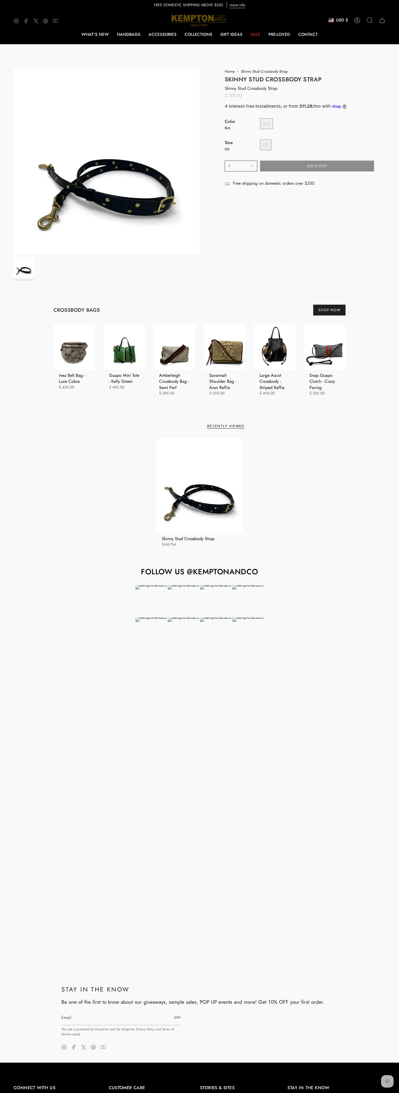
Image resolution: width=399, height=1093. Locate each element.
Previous (13, 161)
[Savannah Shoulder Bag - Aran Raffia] (224, 347)
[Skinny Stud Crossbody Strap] (199, 485)
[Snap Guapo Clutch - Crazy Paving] (325, 347)
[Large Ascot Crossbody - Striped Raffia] (275, 347)
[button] (128, 34)
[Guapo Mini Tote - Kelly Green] (124, 347)
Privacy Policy (145, 1029)
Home (230, 71)
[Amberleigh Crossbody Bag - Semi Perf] (174, 347)
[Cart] (382, 20)
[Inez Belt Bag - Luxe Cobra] (74, 347)
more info (237, 5)
